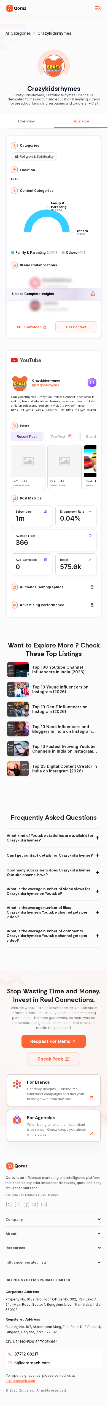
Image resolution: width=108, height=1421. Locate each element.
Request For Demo (50, 1041)
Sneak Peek (50, 1059)
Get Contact (76, 327)
